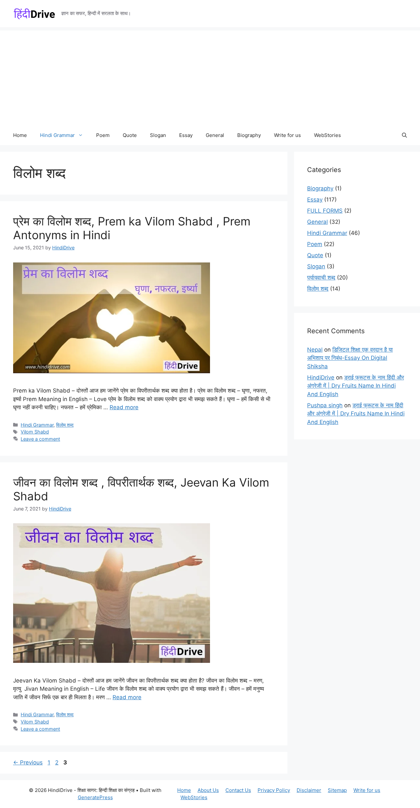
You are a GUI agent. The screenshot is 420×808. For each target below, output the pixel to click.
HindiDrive (320, 377)
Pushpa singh (325, 405)
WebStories (327, 135)
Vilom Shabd (35, 431)
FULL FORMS (325, 210)
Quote (130, 135)
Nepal (315, 349)
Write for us (287, 135)
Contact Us (238, 790)
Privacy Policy (274, 790)
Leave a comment (40, 439)
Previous (28, 762)
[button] (404, 135)
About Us (208, 790)
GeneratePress (95, 797)
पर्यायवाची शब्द (321, 277)
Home (20, 135)
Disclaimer (309, 790)
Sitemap (337, 790)
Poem (103, 135)
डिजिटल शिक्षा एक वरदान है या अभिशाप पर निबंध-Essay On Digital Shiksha (350, 358)
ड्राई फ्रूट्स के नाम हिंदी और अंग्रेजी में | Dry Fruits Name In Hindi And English (355, 385)
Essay (186, 135)
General (215, 135)
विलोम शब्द (65, 425)
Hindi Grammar (57, 135)
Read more (124, 407)
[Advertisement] (210, 76)
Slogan (158, 135)
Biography (249, 135)
